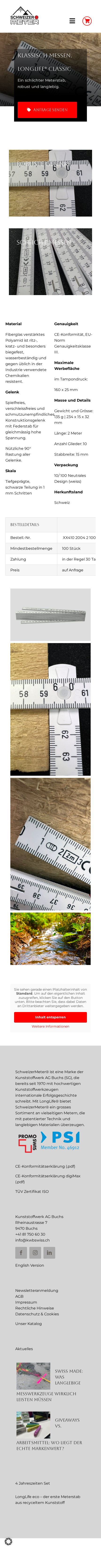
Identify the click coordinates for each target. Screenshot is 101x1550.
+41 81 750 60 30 (30, 1234)
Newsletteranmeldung (36, 1290)
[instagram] (35, 1253)
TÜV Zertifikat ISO (32, 1191)
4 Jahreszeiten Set (32, 1483)
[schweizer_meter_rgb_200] (25, 8)
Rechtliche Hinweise (34, 1308)
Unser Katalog (28, 1323)
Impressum (26, 1302)
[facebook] (21, 1253)
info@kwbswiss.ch (32, 1240)
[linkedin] (49, 1253)
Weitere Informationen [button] (50, 1026)
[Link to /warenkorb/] (87, 21)
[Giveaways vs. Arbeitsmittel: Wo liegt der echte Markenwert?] (33, 1425)
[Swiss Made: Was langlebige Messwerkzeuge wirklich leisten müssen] (33, 1376)
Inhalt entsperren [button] (50, 1017)
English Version (29, 1265)
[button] (8, 1541)
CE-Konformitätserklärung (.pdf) (45, 1166)
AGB (19, 1296)
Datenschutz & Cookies (37, 1314)
